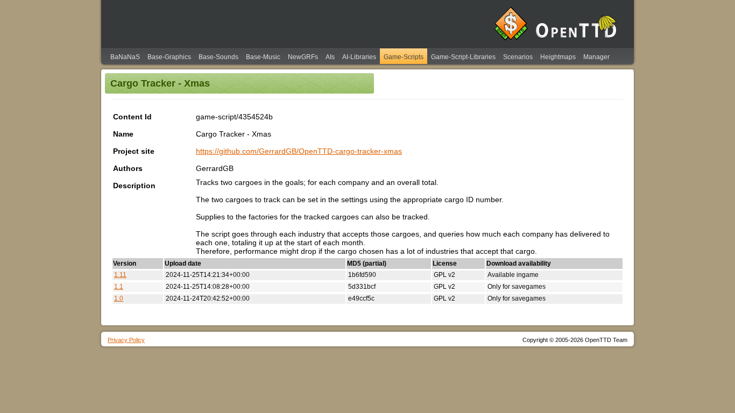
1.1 (118, 286)
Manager (596, 57)
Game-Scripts (403, 57)
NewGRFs (303, 57)
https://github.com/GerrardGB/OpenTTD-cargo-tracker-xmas (299, 151)
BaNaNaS (125, 57)
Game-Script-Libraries (463, 57)
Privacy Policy (126, 340)
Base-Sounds (218, 57)
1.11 (120, 275)
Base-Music (263, 57)
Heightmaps (558, 57)
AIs (330, 57)
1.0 (118, 298)
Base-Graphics (169, 57)
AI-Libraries (359, 57)
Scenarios (518, 57)
